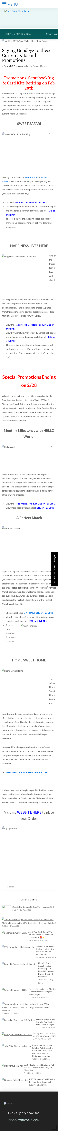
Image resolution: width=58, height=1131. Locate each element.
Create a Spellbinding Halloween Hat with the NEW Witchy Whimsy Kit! (45, 950)
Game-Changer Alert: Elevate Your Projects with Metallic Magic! (45, 1022)
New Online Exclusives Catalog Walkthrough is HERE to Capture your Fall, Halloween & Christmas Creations (42, 1050)
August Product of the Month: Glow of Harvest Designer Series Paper (42, 992)
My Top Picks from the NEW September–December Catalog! (29, 923)
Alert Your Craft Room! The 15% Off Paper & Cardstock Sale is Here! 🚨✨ (40, 935)
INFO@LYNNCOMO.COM (24, 1120)
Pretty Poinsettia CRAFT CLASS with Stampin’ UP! (44, 1035)
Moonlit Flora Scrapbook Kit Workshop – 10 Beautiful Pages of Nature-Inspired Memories (46, 970)
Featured (7, 66)
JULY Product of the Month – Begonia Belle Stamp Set (42, 1080)
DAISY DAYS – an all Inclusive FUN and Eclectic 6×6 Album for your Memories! (39, 1067)
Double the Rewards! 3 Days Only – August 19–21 (33, 907)
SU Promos (15, 66)
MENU (12, 4)
